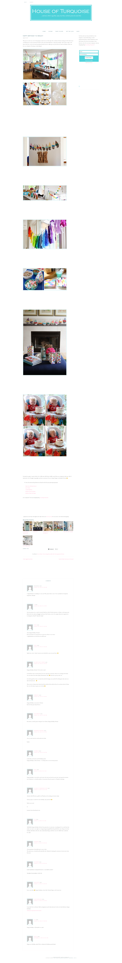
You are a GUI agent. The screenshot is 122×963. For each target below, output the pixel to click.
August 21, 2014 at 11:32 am (40, 900)
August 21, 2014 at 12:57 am (40, 789)
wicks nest (36, 882)
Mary (35, 769)
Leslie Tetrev (35, 531)
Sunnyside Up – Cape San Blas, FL (47, 532)
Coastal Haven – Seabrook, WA (26, 532)
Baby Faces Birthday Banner (30, 486)
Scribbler (36, 750)
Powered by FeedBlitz (89, 60)
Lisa (35, 819)
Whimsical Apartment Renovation (34, 910)
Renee (35, 624)
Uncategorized (58, 554)
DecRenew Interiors (39, 730)
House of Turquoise (61, 13)
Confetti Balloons (28, 489)
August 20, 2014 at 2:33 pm (40, 626)
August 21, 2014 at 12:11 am (40, 771)
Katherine (36, 841)
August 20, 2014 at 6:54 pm (40, 752)
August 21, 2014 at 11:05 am (40, 883)
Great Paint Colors (41, 554)
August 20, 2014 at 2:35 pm (40, 646)
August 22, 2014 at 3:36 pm (40, 921)
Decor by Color (49, 516)
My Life (52, 554)
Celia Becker (37, 713)
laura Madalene (38, 899)
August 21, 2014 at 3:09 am (40, 842)
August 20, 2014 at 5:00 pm (40, 715)
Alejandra (36, 861)
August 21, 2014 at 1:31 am (40, 820)
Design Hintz (55, 531)
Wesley (62, 554)
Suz (35, 919)
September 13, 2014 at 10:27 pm (41, 937)
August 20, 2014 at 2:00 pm (40, 587)
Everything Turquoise (44, 497)
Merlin (35, 936)
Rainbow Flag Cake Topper (30, 493)
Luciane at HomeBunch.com (40, 788)
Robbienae (36, 695)
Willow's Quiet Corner (39, 662)
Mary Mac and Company (68, 531)
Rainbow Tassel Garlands (30, 491)
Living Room (48, 554)
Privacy (91, 62)
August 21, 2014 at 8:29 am (40, 863)
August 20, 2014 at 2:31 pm (40, 605)
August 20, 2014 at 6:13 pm (40, 731)
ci (34, 604)
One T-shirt (27, 487)
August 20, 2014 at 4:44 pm (40, 696)
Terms (88, 62)
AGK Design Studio (26, 545)
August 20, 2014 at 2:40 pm (40, 663)
